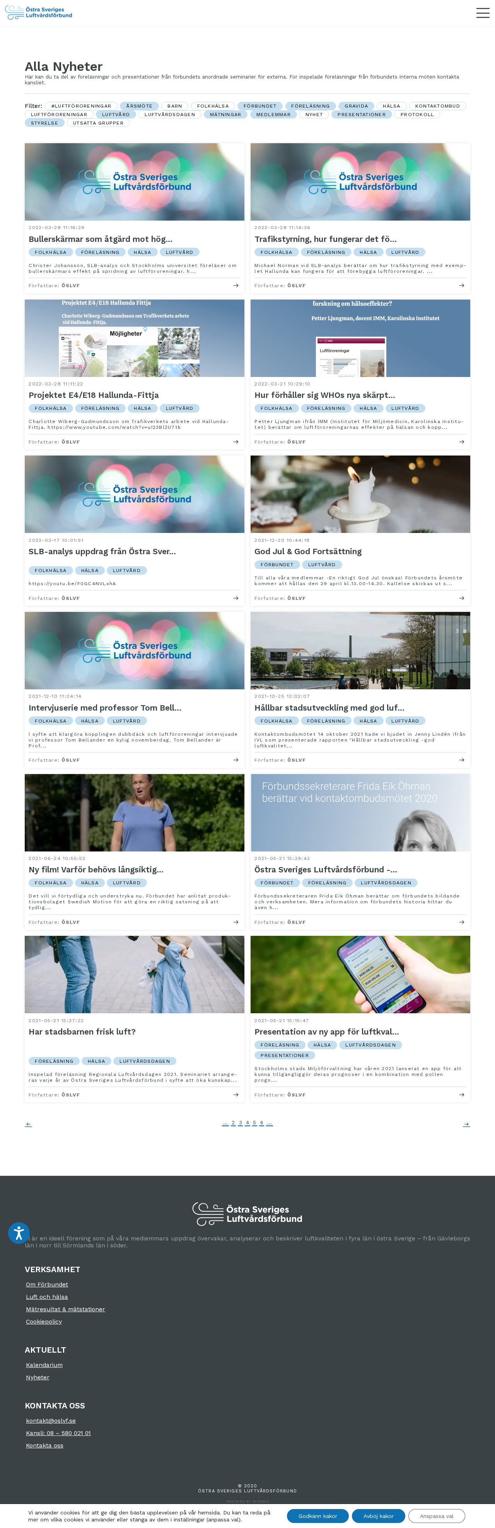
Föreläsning (310, 106)
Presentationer (362, 114)
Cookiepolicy (44, 1321)
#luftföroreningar (81, 106)
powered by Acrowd (247, 1501)
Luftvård (116, 114)
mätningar (225, 114)
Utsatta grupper (98, 123)
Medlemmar (273, 114)
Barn (174, 106)
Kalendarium (44, 1365)
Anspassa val (437, 1516)
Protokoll (417, 114)
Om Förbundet (47, 1284)
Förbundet (260, 106)
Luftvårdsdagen (170, 114)
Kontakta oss (44, 1445)
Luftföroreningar (59, 114)
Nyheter (38, 1377)
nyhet (314, 114)
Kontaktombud (437, 106)
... (225, 1122)
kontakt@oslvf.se (51, 1420)
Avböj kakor (379, 1516)
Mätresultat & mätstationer (65, 1309)
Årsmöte (139, 106)
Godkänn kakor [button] (318, 1516)
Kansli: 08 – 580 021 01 (58, 1433)
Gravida (356, 106)
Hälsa (391, 106)
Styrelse (44, 123)
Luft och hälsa (47, 1296)
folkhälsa (213, 106)
